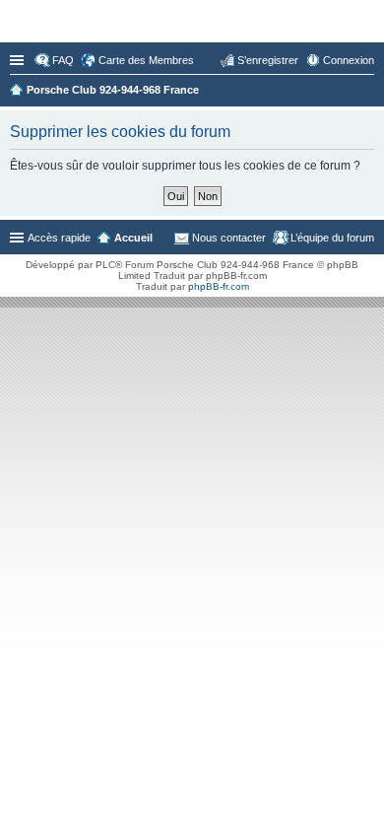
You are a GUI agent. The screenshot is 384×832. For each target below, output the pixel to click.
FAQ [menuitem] (63, 60)
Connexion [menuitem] (348, 60)
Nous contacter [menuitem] (229, 237)
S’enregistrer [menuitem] (267, 60)
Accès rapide (19, 60)
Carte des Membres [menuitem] (146, 60)
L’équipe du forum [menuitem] (332, 237)
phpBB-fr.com (218, 286)
